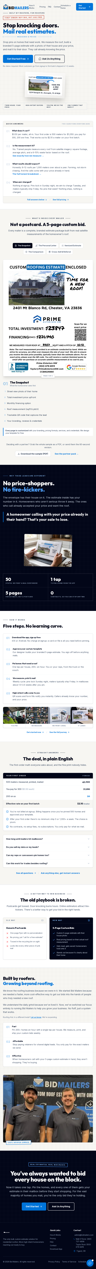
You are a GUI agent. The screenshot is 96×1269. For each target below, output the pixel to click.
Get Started (82, 6)
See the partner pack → (66, 454)
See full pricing (59, 200)
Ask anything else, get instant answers (60, 873)
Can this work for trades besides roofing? (27, 863)
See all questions (24, 873)
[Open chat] (90, 1262)
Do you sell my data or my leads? (22, 847)
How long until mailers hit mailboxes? (24, 839)
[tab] (22, 245)
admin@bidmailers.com (83, 1235)
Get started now (34, 732)
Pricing (43, 7)
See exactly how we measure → (28, 155)
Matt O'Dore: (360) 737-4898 (84, 1240)
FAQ (49, 7)
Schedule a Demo (65, 6)
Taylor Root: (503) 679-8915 (83, 1245)
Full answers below (35, 200)
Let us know (36, 1017)
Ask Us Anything (51, 58)
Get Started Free (16, 58)
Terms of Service (69, 1262)
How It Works (31, 6)
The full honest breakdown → (26, 174)
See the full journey (58, 732)
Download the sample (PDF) (34, 454)
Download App (56, 1249)
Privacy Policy (54, 1262)
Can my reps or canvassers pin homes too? (27, 855)
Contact (57, 7)
